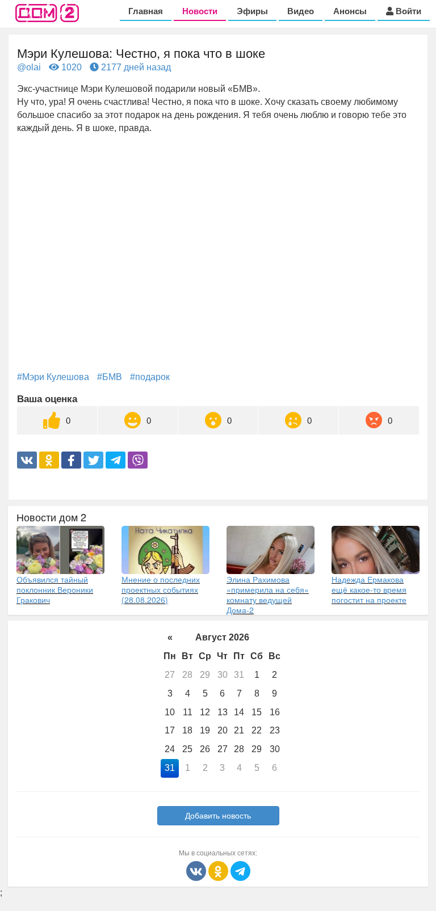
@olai (29, 67)
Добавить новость (218, 815)
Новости (199, 11)
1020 (70, 67)
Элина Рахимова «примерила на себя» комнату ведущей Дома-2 (268, 594)
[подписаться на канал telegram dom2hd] (240, 870)
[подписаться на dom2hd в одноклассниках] (219, 870)
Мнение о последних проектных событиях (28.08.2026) (160, 589)
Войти (407, 11)
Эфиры (252, 11)
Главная (145, 11)
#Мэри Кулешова (53, 377)
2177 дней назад (135, 67)
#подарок (150, 377)
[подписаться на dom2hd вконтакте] (197, 870)
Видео (300, 11)
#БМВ (109, 377)
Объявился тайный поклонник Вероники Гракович (54, 589)
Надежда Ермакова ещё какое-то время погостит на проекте (369, 589)
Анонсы (350, 11)
